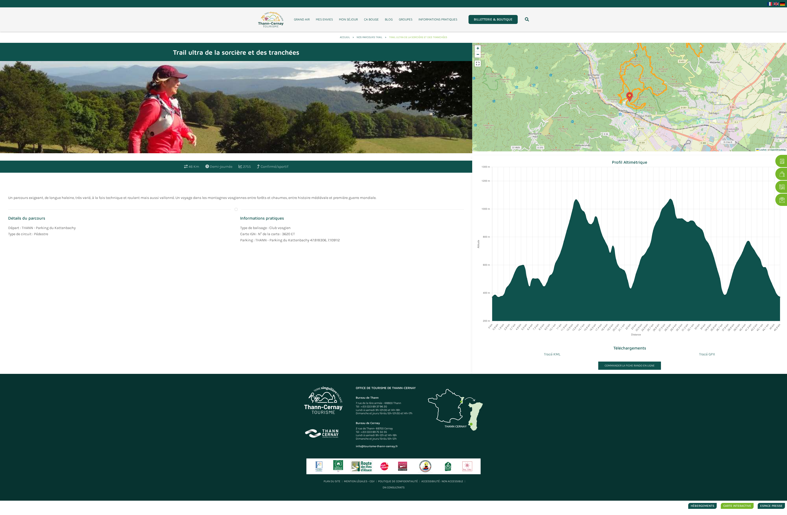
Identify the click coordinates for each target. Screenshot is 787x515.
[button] (527, 19)
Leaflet (762, 149)
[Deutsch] (782, 3)
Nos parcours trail (369, 37)
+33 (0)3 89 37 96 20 (374, 406)
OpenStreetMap (778, 149)
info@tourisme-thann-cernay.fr (377, 446)
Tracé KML (552, 354)
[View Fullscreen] (478, 63)
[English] (776, 3)
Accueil (345, 37)
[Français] (770, 3)
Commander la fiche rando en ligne (630, 365)
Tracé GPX (707, 354)
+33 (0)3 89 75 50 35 (374, 432)
